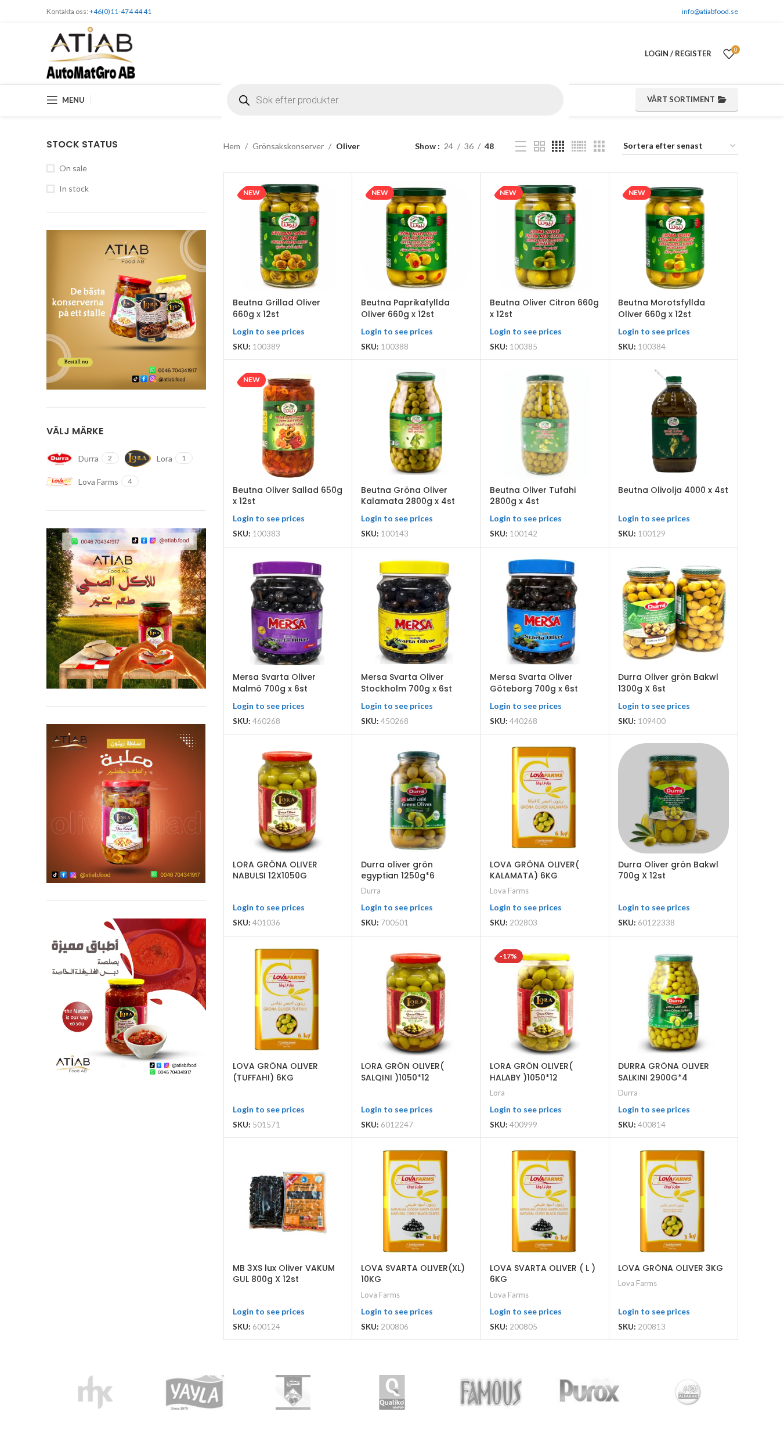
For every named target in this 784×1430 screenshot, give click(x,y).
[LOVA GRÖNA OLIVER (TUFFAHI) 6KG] (288, 1000)
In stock (74, 188)
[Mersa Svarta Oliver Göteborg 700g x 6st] (545, 611)
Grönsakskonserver (288, 146)
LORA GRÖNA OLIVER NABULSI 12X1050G (275, 870)
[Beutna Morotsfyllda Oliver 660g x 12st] (673, 237)
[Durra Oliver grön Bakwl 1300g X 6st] (673, 611)
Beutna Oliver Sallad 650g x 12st (287, 495)
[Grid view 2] (539, 146)
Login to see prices (269, 331)
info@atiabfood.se (710, 11)
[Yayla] (194, 1392)
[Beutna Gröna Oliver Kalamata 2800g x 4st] (416, 424)
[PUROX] (589, 1392)
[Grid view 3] (599, 146)
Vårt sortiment (681, 99)
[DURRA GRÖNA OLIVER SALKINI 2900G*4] (673, 1000)
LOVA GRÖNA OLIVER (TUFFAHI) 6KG (275, 1071)
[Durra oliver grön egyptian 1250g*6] (416, 798)
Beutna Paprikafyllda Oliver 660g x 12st (405, 308)
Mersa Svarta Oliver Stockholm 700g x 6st (406, 682)
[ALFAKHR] (688, 1392)
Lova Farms (509, 890)
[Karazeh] (293, 1392)
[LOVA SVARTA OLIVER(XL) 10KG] (416, 1202)
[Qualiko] (391, 1392)
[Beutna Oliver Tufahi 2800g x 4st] (545, 424)
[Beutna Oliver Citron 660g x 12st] (545, 237)
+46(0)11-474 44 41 (120, 11)
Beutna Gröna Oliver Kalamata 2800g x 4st (408, 495)
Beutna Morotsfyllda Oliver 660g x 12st (661, 308)
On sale (73, 168)
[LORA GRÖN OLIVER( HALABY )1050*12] (545, 1000)
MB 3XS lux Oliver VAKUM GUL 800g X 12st (284, 1273)
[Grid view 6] (579, 146)
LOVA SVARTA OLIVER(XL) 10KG (413, 1273)
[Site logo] (91, 52)
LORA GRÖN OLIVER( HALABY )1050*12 (531, 1071)
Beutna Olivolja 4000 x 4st (673, 490)
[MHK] (95, 1392)
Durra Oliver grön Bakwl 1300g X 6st (668, 682)
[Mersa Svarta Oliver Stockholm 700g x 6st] (416, 611)
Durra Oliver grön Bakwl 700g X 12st (668, 870)
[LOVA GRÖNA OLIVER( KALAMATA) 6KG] (545, 798)
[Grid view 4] (558, 146)
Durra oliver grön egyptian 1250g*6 (398, 870)
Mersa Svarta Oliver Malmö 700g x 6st (274, 682)
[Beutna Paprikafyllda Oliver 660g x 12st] (416, 237)
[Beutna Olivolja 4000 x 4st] (673, 424)
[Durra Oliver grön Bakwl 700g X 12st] (673, 798)
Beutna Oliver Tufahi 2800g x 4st (533, 495)
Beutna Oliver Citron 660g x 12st (544, 308)
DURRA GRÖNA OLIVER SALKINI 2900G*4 (663, 1071)
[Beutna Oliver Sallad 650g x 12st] (288, 424)
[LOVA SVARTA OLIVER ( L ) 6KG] (545, 1202)
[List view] (520, 146)
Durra (371, 890)
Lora (497, 1092)
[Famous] (491, 1392)
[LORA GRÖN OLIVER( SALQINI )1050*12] (416, 1000)
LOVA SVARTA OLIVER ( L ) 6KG (542, 1273)
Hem (231, 146)
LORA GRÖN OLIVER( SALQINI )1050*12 (402, 1071)
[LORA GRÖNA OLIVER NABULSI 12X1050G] (288, 798)
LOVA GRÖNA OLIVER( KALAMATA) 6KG (534, 870)
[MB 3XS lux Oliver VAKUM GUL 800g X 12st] (288, 1202)
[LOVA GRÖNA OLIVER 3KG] (673, 1202)
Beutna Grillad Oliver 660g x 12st (276, 308)
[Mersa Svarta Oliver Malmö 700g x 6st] (288, 611)
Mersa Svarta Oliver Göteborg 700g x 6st (534, 682)
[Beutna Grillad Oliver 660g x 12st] (288, 237)
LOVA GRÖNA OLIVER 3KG (670, 1268)
